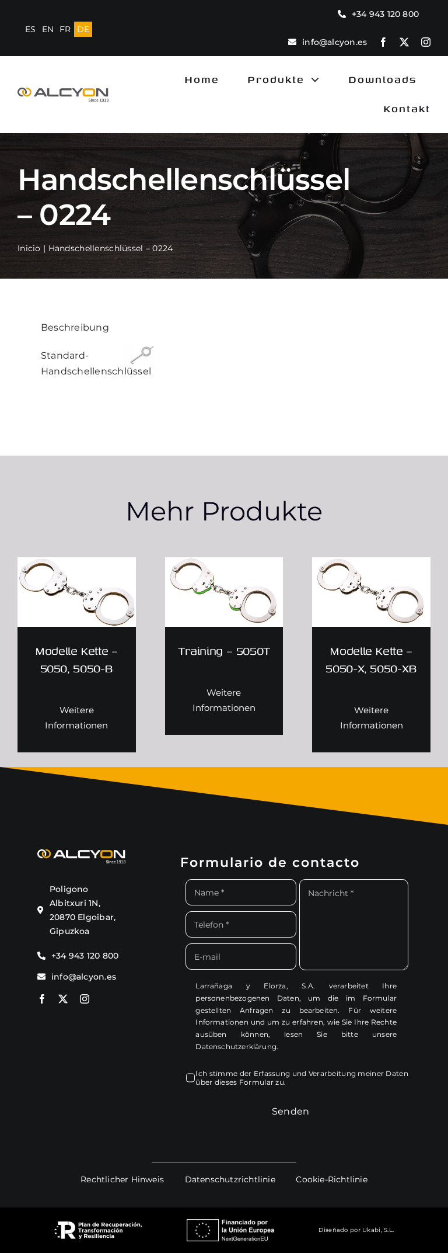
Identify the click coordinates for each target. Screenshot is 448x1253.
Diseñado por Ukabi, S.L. (356, 1230)
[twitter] (404, 42)
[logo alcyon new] (63, 93)
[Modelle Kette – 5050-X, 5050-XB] (371, 566)
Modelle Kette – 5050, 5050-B (76, 659)
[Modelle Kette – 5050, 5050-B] (77, 566)
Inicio (29, 248)
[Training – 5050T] (224, 566)
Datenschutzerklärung (235, 1046)
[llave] (141, 348)
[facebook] (383, 42)
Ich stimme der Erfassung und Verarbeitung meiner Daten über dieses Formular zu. (301, 1078)
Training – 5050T (224, 650)
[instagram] (425, 42)
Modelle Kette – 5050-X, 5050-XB (371, 659)
